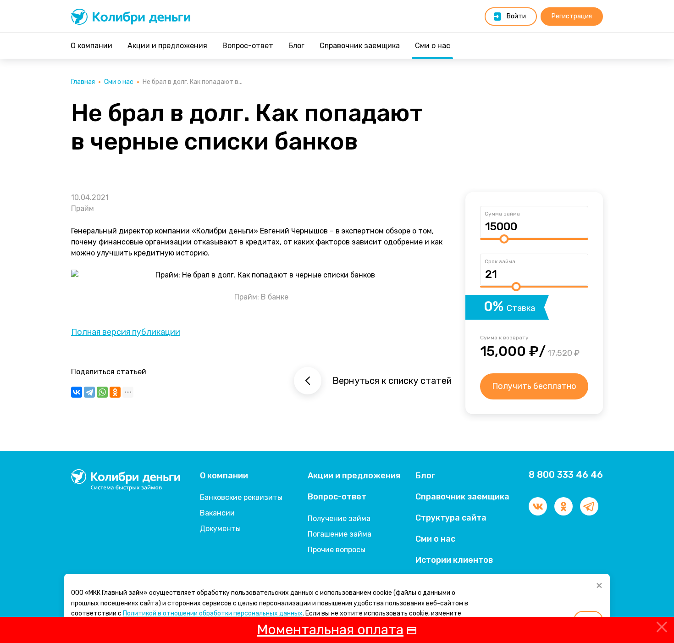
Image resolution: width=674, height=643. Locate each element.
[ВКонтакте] (76, 392)
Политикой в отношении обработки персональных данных (213, 613)
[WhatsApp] (102, 392)
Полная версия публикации (125, 332)
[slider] (503, 239)
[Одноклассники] (115, 392)
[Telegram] (89, 392)
